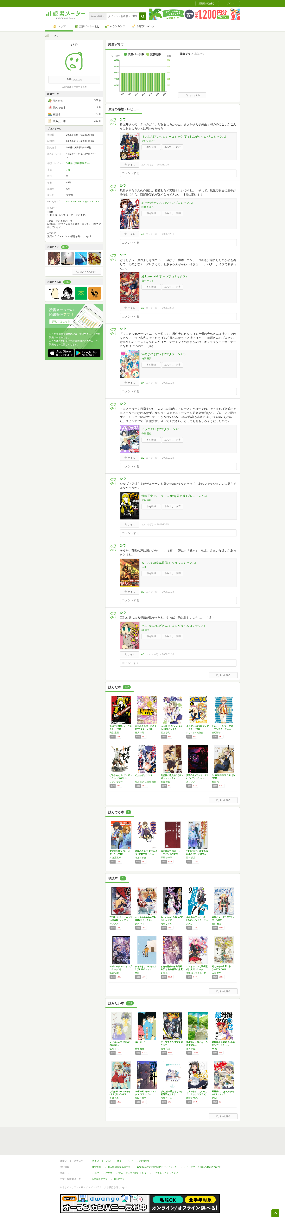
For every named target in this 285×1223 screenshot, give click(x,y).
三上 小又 (165, 732)
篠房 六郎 (139, 732)
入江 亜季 (216, 973)
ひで (123, 119)
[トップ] (47, 36)
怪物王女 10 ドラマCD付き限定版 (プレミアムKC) (174, 495)
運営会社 (96, 1167)
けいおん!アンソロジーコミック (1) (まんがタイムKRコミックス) (184, 136)
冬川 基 (164, 973)
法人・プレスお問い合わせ (132, 1173)
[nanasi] (94, 298)
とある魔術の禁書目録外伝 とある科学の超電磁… (172, 969)
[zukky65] (81, 263)
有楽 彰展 (165, 782)
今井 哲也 (146, 433)
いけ (144, 567)
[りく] (81, 298)
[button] (142, 16)
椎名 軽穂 (139, 1048)
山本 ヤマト (148, 280)
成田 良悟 (165, 1048)
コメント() (147, 164)
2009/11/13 (168, 592)
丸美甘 (189, 923)
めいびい (190, 782)
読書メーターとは (101, 1161)
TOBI (214, 1098)
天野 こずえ (166, 923)
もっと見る (194, 95)
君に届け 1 (140, 1042)
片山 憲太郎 (115, 857)
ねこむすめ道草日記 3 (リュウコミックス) (169, 562)
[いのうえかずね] (67, 298)
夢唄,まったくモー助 (196, 973)
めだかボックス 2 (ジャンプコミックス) (167, 202)
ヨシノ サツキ (116, 782)
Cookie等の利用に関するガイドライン (157, 1167)
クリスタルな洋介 (194, 732)
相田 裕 (215, 782)
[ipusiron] (54, 298)
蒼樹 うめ (114, 1098)
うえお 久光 (140, 857)
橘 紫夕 (145, 630)
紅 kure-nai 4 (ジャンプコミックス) (164, 276)
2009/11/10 (168, 654)
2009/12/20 (163, 164)
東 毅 (214, 1048)
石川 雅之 (216, 923)
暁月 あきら (148, 207)
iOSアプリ (119, 1179)
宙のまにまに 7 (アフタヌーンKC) (164, 354)
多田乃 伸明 (140, 1098)
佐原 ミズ (114, 1048)
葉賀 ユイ (139, 923)
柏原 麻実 (146, 358)
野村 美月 (190, 857)
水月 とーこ (166, 1098)
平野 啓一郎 (166, 857)
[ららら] (54, 263)
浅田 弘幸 (114, 973)
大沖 (137, 973)
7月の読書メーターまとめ (74, 87)
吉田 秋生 (190, 1048)
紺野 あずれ (192, 1098)
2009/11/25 (168, 383)
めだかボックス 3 (143, 775)
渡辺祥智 (216, 732)
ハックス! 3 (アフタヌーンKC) (161, 429)
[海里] (94, 263)
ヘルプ (95, 1173)
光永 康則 (146, 500)
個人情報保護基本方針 (119, 1167)
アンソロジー (148, 141)
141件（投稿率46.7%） (78, 163)
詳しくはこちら (61, 321)
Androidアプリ (99, 1179)
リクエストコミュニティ (165, 1173)
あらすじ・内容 (172, 147)
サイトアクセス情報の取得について (202, 1167)
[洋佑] (67, 263)
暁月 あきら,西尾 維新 (145, 782)
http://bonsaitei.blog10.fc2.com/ (82, 201)
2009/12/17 (168, 234)
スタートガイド (125, 1161)
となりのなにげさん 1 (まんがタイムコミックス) (173, 625)
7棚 (68, 169)
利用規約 (144, 1161)
